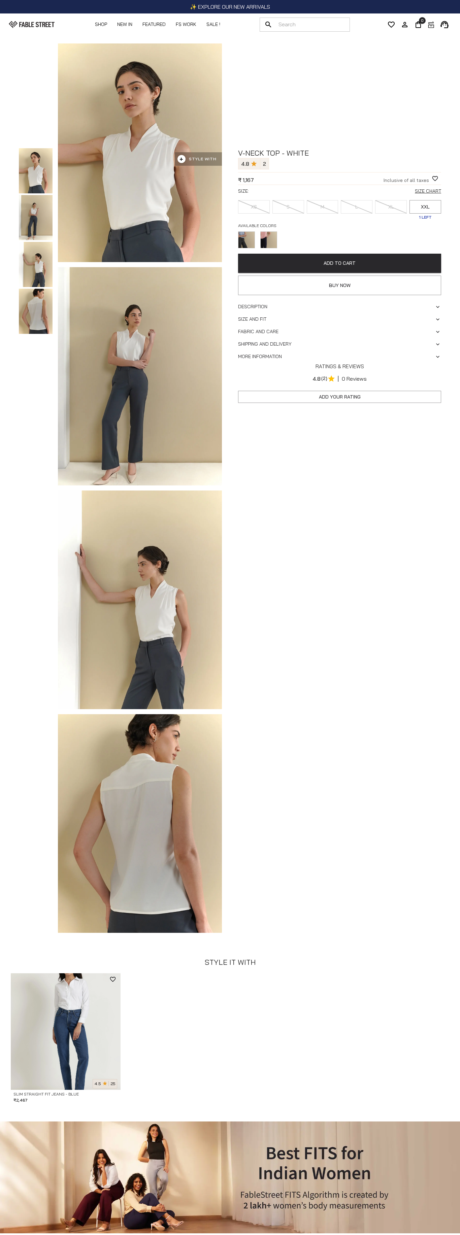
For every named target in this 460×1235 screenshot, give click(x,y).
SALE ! (213, 24)
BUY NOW (340, 285)
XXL (425, 207)
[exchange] (431, 25)
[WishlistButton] (435, 178)
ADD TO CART (340, 263)
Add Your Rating (340, 397)
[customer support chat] (444, 24)
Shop (101, 24)
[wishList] (391, 24)
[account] (405, 24)
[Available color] (246, 239)
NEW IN (124, 24)
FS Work (186, 24)
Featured (154, 24)
